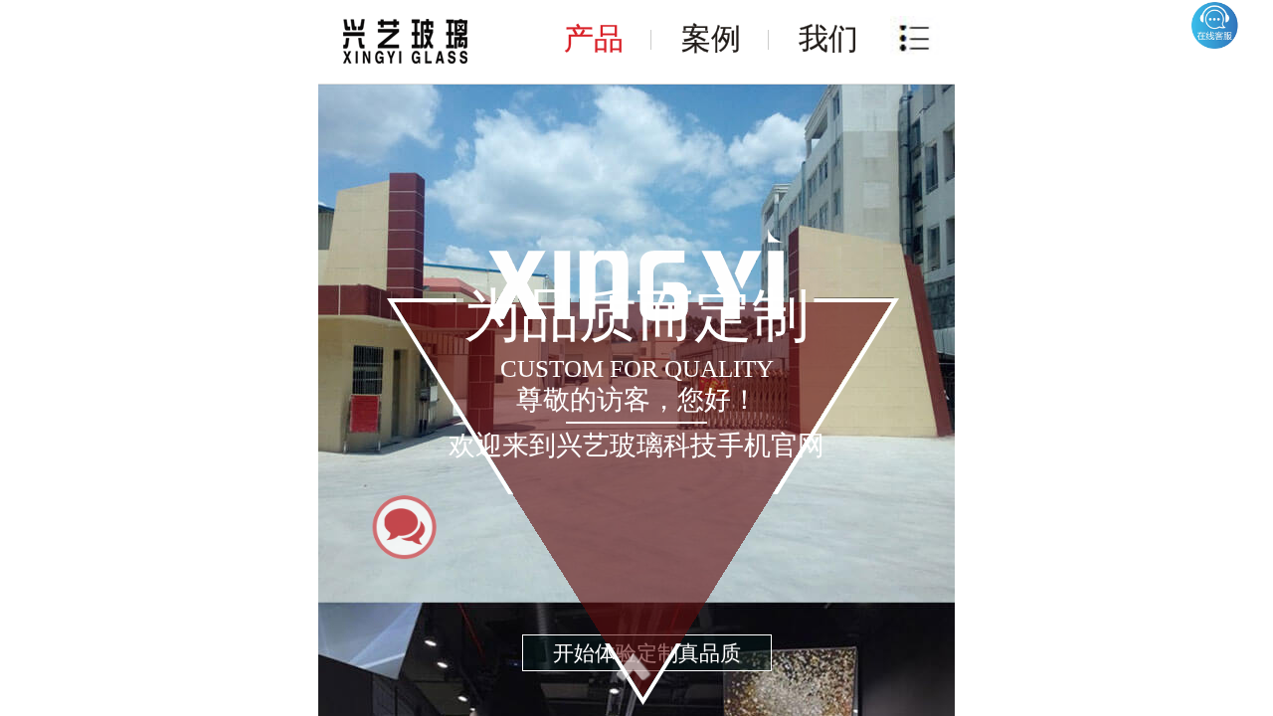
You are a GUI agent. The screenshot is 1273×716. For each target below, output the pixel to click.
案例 (711, 38)
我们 (828, 38)
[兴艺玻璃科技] (405, 41)
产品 (594, 38)
